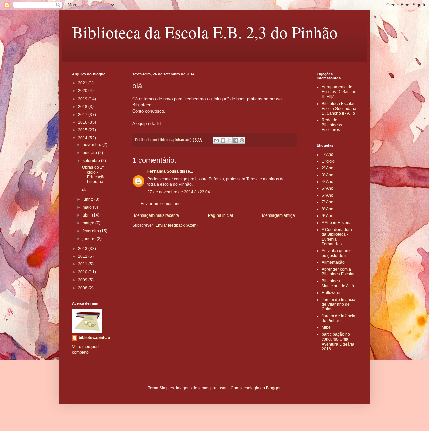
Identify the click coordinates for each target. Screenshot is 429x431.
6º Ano (327, 195)
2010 (83, 272)
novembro (92, 144)
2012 (83, 256)
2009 (83, 280)
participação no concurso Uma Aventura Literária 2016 (338, 341)
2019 (83, 99)
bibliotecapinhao (94, 337)
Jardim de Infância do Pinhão (338, 318)
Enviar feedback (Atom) (176, 225)
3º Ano (327, 175)
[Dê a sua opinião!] (223, 140)
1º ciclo (328, 161)
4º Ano (327, 181)
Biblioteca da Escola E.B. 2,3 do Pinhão (205, 32)
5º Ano (327, 188)
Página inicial (220, 215)
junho (88, 199)
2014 (83, 138)
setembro (92, 160)
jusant (223, 388)
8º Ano (327, 209)
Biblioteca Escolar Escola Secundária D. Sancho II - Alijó (339, 108)
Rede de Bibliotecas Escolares (332, 125)
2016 (83, 122)
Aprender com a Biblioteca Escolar (338, 271)
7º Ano (327, 202)
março (89, 223)
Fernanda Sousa (163, 171)
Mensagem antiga (278, 215)
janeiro (90, 238)
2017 (83, 114)
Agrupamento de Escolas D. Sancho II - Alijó (339, 92)
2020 (83, 90)
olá (85, 189)
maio (88, 207)
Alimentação (333, 262)
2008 (83, 288)
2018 (83, 106)
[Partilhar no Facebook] (235, 140)
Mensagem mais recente (156, 215)
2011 (83, 264)
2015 (83, 130)
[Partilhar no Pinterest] (242, 140)
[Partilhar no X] (229, 140)
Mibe (326, 327)
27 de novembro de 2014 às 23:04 (178, 192)
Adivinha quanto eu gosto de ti (337, 253)
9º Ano (327, 215)
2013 (83, 248)
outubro (90, 152)
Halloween (332, 292)
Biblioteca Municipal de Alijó (338, 283)
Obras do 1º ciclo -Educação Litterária (94, 174)
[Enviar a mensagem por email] (216, 140)
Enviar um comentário (161, 203)
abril (87, 215)
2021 (83, 83)
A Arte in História (337, 222)
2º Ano (327, 168)
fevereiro (91, 231)
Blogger (273, 388)
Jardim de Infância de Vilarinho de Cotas (338, 304)
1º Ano (327, 154)
